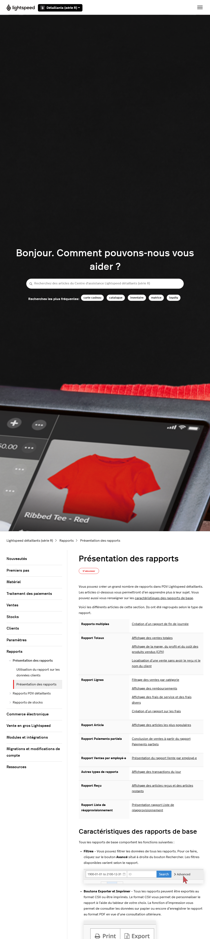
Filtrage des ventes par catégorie (155, 680)
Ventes (12, 605)
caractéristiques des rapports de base (164, 598)
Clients (13, 628)
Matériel (14, 582)
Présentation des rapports (100, 540)
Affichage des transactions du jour (156, 771)
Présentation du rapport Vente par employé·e (164, 758)
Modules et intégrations (27, 737)
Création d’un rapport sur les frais (156, 711)
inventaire (137, 297)
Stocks (13, 617)
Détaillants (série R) (62, 7)
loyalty (173, 297)
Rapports (66, 540)
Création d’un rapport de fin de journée (160, 624)
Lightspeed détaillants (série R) (30, 540)
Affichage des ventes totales (152, 638)
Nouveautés (17, 559)
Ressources (16, 767)
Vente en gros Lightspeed (29, 726)
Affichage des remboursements (154, 688)
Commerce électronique (28, 714)
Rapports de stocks (28, 702)
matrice (156, 297)
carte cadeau (92, 297)
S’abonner (89, 571)
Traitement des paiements (29, 594)
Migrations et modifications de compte (33, 752)
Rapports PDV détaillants (32, 693)
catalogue (115, 297)
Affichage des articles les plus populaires (161, 725)
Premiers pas (18, 570)
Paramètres (16, 640)
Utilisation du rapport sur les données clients (38, 672)
